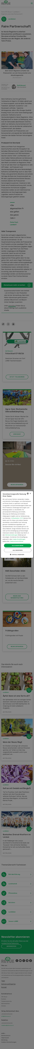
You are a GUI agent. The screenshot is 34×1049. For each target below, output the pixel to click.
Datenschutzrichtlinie (16, 541)
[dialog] (17, 524)
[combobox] (28, 494)
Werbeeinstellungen (11, 535)
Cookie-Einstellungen (19, 539)
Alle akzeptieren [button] (17, 545)
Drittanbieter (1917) (17, 518)
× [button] (30, 493)
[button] (17, 554)
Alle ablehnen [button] (18, 550)
